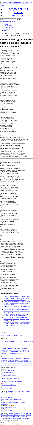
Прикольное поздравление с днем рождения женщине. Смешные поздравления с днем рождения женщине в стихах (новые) (17, 298)
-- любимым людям (20, 350)
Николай (3, 418)
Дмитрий (28, 415)
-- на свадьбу (24, 348)
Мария (3, 393)
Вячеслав (17, 415)
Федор (12, 393)
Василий (17, 391)
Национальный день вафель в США (12, 381)
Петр (14, 418)
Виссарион (10, 415)
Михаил (25, 416)
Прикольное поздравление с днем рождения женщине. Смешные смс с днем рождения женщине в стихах (17, 323)
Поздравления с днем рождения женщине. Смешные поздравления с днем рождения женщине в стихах (16, 319)
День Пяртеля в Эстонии (8, 385)
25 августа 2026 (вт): (7, 397)
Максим (27, 391)
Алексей (17, 413)
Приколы (18, 15)
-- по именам (22, 351)
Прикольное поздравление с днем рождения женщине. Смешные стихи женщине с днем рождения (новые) (17, 303)
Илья (10, 416)
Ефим (2, 416)
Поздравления (18, 9)
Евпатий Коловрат (6, 388)
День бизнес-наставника (8, 375)
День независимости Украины (10, 378)
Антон (23, 413)
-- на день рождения (7, 358)
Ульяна (8, 393)
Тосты (18, 12)
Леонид (15, 416)
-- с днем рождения (6, 348)
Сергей (18, 418)
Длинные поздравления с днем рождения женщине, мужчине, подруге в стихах (16, 314)
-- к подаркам (12, 353)
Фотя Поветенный (6, 410)
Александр (11, 391)
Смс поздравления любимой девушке (11, 335)
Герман (23, 415)
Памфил (9, 418)
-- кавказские (27, 361)
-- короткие (19, 361)
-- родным (11, 360)
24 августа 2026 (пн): (7, 370)
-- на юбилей (17, 358)
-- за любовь (24, 360)
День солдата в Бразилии (8, 407)
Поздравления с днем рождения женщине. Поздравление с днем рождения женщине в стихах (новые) (17, 311)
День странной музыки (8, 372)
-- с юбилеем (16, 348)
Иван (22, 391)
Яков (27, 418)
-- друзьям (17, 360)
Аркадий (28, 413)
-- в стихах (19, 353)
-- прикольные (11, 361)
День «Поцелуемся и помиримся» (11, 399)
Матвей (20, 416)
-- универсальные (13, 351)
